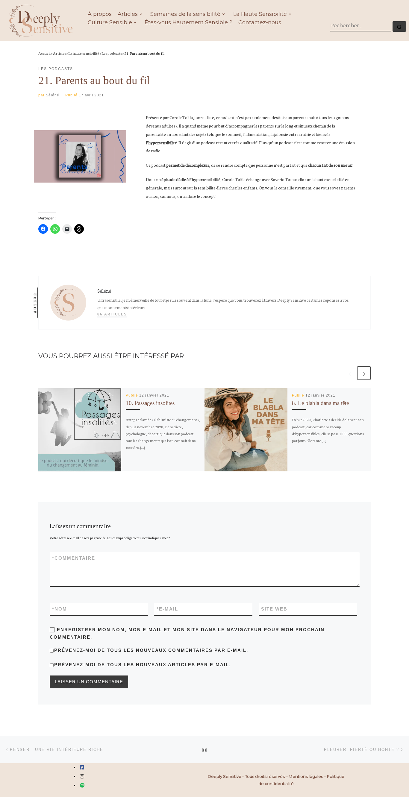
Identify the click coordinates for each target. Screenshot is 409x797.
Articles (59, 53)
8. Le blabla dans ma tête (320, 403)
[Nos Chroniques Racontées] (82, 785)
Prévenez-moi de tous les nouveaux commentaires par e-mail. (151, 650)
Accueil (44, 53)
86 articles (112, 314)
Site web (274, 608)
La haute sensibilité (83, 53)
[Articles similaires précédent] (350, 373)
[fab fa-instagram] (82, 776)
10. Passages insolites (150, 403)
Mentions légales (306, 776)
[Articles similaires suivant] (364, 373)
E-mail (167, 608)
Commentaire (73, 558)
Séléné (52, 95)
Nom (59, 608)
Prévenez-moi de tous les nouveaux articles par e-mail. (142, 664)
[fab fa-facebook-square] (82, 767)
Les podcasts (112, 53)
